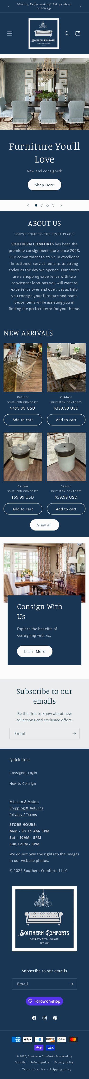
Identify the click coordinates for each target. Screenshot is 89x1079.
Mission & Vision (24, 801)
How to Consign (22, 783)
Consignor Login (23, 772)
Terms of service (33, 1069)
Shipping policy (60, 1069)
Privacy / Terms (23, 814)
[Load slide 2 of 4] (42, 205)
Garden (23, 486)
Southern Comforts (41, 1056)
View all (44, 525)
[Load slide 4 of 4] (53, 205)
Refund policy (40, 1062)
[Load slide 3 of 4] (47, 205)
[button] (9, 33)
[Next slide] (61, 205)
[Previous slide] (28, 205)
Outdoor (23, 397)
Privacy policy (64, 1062)
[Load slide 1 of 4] (36, 205)
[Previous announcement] (9, 6)
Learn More (34, 651)
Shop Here (44, 184)
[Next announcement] (80, 6)
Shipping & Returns (26, 808)
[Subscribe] (74, 733)
